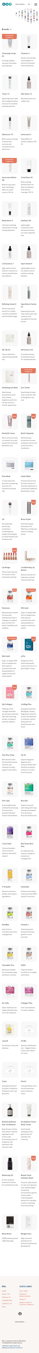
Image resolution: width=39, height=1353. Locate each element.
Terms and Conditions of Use (11, 1346)
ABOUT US (6, 1294)
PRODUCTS (6, 1297)
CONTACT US (7, 1304)
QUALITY (23, 1299)
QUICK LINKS (26, 1286)
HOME (4, 1291)
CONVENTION (7, 1300)
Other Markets (20, 4)
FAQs (4, 1307)
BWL (4, 1286)
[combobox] (30, 4)
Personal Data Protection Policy (12, 1348)
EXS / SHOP (24, 1291)
